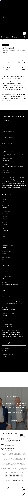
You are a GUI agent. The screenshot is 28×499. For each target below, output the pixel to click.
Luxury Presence (18, 480)
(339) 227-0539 (8, 450)
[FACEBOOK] (6, 475)
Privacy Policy (20, 488)
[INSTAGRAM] (14, 475)
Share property (14, 103)
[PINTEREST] (21, 475)
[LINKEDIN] (10, 475)
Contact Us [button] (14, 420)
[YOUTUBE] (17, 475)
